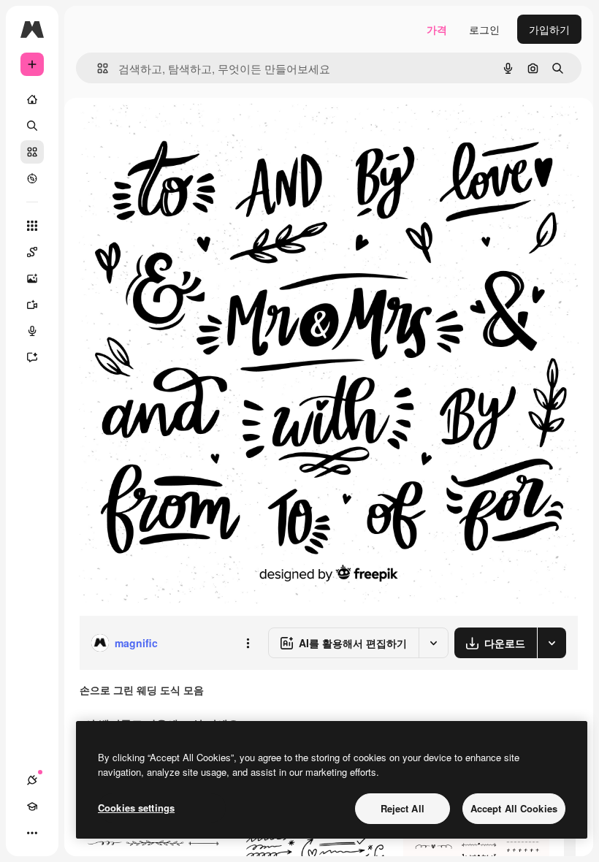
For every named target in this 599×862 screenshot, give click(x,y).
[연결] (32, 780)
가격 (437, 29)
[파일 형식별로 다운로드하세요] (551, 643)
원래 (163, 131)
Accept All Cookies (513, 808)
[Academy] (32, 806)
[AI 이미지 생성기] (32, 278)
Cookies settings (136, 808)
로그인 (484, 29)
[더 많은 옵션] (247, 642)
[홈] (32, 99)
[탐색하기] (32, 178)
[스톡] (32, 152)
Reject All (402, 808)
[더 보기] (32, 832)
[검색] (32, 125)
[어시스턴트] (32, 357)
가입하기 (549, 29)
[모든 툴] (32, 225)
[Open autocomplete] (97, 68)
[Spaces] (32, 252)
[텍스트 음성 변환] (32, 331)
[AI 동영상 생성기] (32, 304)
